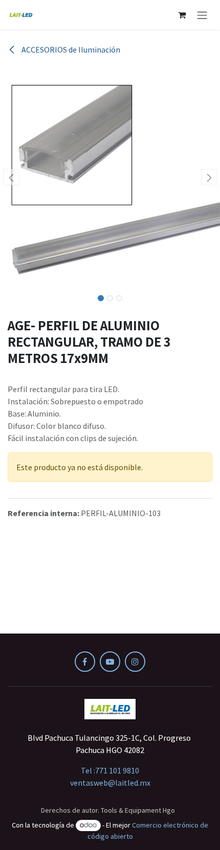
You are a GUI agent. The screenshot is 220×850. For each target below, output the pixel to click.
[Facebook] (85, 661)
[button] (11, 177)
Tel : (110, 770)
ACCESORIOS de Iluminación (70, 49)
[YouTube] (110, 661)
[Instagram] (135, 661)
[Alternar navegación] (202, 15)
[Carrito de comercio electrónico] (181, 15)
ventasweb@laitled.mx (110, 783)
